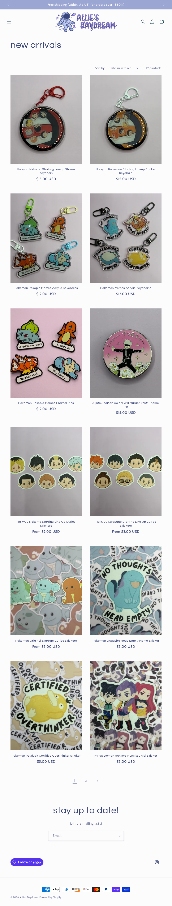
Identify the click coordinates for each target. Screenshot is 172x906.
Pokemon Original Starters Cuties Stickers (46, 640)
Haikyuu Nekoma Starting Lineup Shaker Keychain (46, 171)
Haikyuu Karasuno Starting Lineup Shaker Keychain (126, 171)
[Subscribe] (119, 836)
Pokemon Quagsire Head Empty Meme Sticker (126, 640)
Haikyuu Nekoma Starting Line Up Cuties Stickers (46, 523)
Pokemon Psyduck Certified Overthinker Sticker (46, 755)
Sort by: (100, 68)
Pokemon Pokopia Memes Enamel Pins (46, 403)
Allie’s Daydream (29, 897)
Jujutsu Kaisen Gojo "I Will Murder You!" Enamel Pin (126, 404)
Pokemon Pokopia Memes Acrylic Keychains (46, 288)
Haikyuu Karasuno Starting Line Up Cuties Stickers (126, 523)
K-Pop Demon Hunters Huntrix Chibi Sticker (125, 755)
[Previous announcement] (8, 4)
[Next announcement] (163, 4)
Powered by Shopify (50, 897)
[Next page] (97, 780)
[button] (8, 21)
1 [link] (74, 781)
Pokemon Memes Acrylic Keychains (125, 288)
